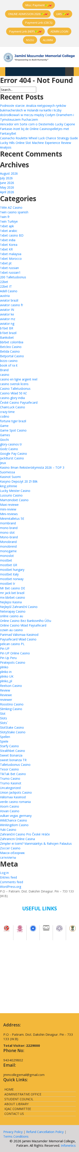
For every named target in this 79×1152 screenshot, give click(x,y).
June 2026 (7, 183)
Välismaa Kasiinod (13, 797)
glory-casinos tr (11, 444)
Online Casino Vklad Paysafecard (23, 625)
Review (5, 690)
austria (5, 296)
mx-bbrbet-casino (12, 597)
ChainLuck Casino (12, 407)
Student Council (18, 1099)
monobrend (8, 546)
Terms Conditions (16, 1136)
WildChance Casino (13, 820)
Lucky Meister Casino (15, 491)
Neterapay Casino (12, 611)
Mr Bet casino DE (12, 588)
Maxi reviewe (9, 504)
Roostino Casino (11, 704)
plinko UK (6, 676)
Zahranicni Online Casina (17, 839)
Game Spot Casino (13, 430)
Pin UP (4, 648)
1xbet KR (6, 249)
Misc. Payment (35, 5)
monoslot (7, 556)
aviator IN (7, 310)
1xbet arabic (8, 231)
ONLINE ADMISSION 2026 (24, 14)
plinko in (6, 672)
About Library (16, 1104)
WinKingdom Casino (14, 825)
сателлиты (8, 857)
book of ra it (9, 365)
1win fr (5, 217)
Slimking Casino (11, 709)
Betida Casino (10, 351)
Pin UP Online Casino (15, 653)
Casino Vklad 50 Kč (13, 393)
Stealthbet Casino (12, 751)
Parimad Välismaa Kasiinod (19, 634)
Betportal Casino (12, 356)
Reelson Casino (11, 686)
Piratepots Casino (12, 662)
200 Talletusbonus (13, 277)
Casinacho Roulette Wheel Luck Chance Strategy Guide (39, 138)
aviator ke (7, 314)
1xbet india (7, 240)
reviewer (6, 699)
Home (9, 1089)
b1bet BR (6, 328)
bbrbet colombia (11, 342)
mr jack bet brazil (12, 593)
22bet (4, 282)
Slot (2, 713)
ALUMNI (48, 40)
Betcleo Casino (11, 347)
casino (4, 375)
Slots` (4, 723)
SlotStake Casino (12, 727)
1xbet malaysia (10, 254)
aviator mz (7, 319)
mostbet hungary (12, 569)
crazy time (7, 412)
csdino (4, 416)
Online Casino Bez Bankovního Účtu (25, 621)
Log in (4, 873)
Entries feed (8, 877)
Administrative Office (22, 1094)
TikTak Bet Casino (13, 774)
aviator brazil (9, 300)
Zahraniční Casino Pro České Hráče (25, 834)
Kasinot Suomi (10, 477)
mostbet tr (7, 583)
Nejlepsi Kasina (11, 602)
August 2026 (9, 173)
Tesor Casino (9, 769)
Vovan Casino (9, 811)
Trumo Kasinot (10, 783)
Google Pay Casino (13, 453)
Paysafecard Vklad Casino (18, 639)
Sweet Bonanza (11, 755)
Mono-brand (9, 537)
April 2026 (7, 192)
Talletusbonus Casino (15, 764)
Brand (4, 370)
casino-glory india (12, 398)
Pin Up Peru (8, 658)
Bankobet (7, 337)
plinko (4, 667)
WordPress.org (10, 887)
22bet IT (6, 286)
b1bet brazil (8, 333)
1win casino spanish (14, 212)
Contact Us (14, 1114)
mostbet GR (8, 565)
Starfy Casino (9, 746)
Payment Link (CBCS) (38, 23)
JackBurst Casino (12, 458)
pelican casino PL (12, 644)
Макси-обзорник (12, 853)
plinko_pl (6, 681)
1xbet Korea (8, 245)
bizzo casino (9, 361)
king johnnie (8, 486)
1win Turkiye (9, 221)
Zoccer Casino (10, 848)
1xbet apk (7, 226)
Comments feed (11, 882)
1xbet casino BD (11, 235)
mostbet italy (9, 574)
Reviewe (6, 695)
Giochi (4, 439)
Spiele (4, 741)
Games (5, 435)
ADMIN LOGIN (59, 31)
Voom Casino (9, 806)
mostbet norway (11, 579)
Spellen (5, 737)
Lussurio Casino (11, 495)
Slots (3, 718)
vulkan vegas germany (16, 816)
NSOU (30, 40)
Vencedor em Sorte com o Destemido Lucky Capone (37, 124)
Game (4, 426)
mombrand (8, 523)
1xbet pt (6, 263)
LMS (59, 14)
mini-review (8, 509)
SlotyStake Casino (12, 732)
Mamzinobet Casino (14, 500)
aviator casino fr (11, 305)
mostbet (6, 560)
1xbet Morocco (11, 258)
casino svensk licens (14, 384)
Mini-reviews (9, 514)
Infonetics (68, 1145)
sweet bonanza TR (13, 760)
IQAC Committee (17, 1109)
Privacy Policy (13, 1132)
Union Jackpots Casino (16, 792)
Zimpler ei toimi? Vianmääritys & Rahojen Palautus (36, 843)
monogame (8, 551)
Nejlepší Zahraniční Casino (19, 607)
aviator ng (7, 323)
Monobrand (8, 542)
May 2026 (7, 187)
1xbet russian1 (10, 272)
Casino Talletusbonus (15, 388)
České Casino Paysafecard (19, 402)
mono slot (7, 532)
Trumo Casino (10, 778)
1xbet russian (9, 268)
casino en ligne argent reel (18, 379)
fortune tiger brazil (13, 421)
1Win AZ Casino (11, 207)
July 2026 (6, 178)
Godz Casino (9, 449)
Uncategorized (10, 788)
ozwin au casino (11, 630)
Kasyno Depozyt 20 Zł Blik (19, 481)
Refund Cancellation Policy (45, 1132)
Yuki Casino (8, 829)
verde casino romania (15, 802)
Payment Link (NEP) (22, 31)
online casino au (11, 616)
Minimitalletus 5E (12, 518)
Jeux (3, 463)
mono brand (9, 528)
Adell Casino (8, 291)
